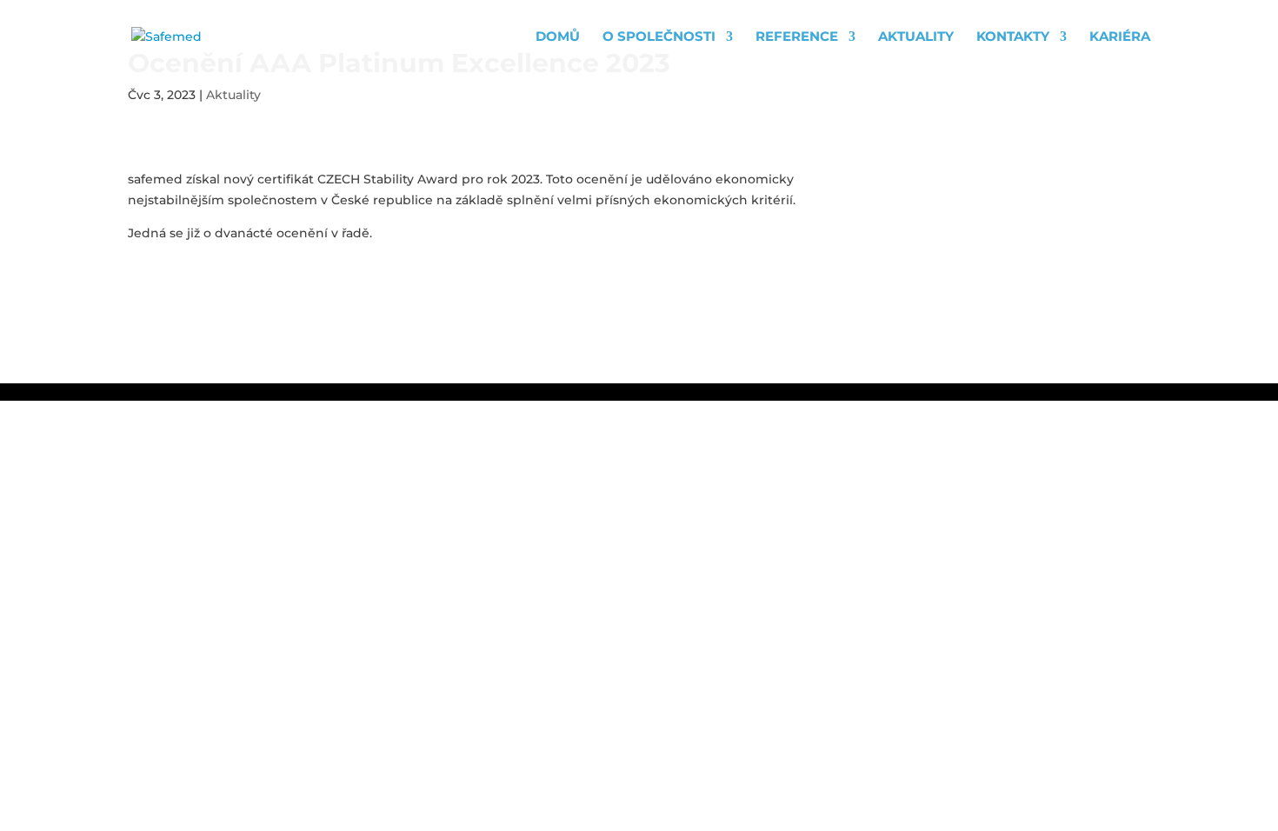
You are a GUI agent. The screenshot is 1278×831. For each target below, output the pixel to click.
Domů (558, 37)
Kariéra (1119, 37)
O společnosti (659, 37)
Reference (796, 37)
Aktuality (916, 37)
